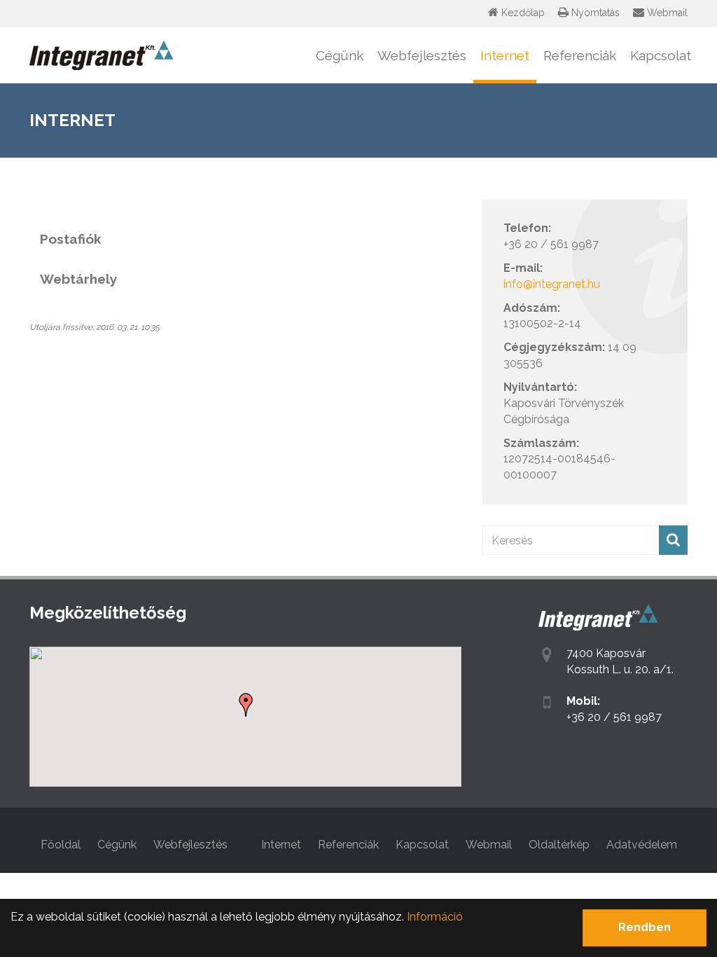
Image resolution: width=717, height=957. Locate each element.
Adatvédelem (641, 844)
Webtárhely (78, 279)
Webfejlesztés (190, 844)
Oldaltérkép (559, 844)
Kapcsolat (660, 55)
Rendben (644, 927)
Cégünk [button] (339, 55)
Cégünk (117, 844)
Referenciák (348, 844)
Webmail (666, 12)
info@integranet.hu (551, 284)
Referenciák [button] (579, 55)
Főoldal (61, 844)
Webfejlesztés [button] (421, 55)
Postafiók (71, 239)
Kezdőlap (522, 12)
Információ (435, 916)
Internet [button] (504, 55)
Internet (281, 844)
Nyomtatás (594, 12)
